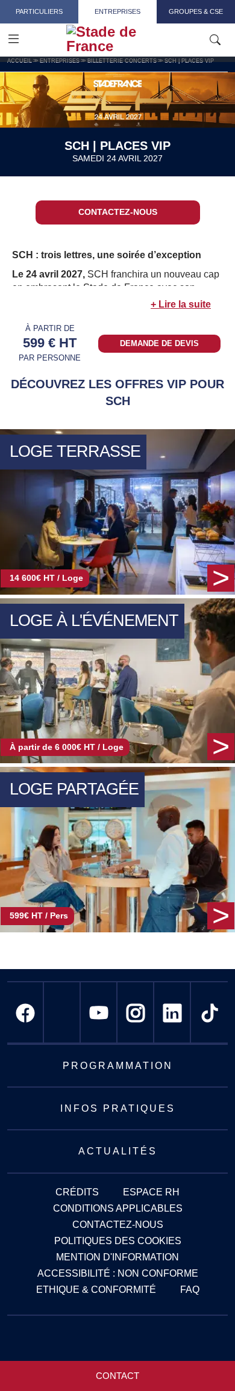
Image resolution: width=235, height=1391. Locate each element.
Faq (189, 1289)
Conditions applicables (118, 1208)
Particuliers (39, 11)
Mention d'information (117, 1257)
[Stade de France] (134, 39)
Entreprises (117, 11)
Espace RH (151, 1192)
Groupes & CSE (196, 11)
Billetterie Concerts (122, 61)
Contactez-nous (117, 212)
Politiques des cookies (117, 1241)
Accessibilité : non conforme (117, 1273)
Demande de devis (159, 343)
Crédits (77, 1192)
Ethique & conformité (96, 1289)
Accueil (19, 61)
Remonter (202, 1358)
